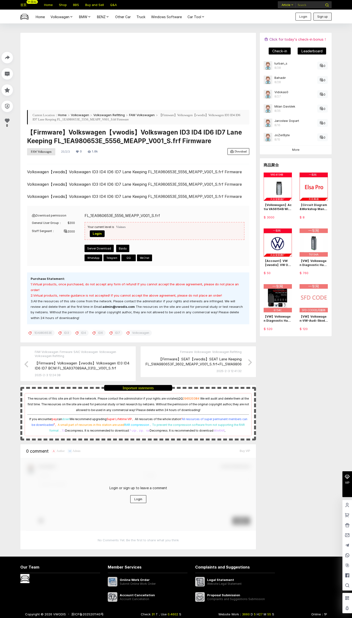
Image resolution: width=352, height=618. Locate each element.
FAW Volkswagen (142, 115)
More (295, 150)
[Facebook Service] (347, 575)
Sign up (322, 16)
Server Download (99, 248)
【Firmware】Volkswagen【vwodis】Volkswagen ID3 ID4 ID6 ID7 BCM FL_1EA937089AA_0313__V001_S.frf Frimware (82, 368)
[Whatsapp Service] (347, 555)
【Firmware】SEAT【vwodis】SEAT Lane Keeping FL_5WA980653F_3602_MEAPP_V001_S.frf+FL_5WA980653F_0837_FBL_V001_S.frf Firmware (193, 364)
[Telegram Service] (347, 545)
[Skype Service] (347, 565)
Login (303, 16)
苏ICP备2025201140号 (87, 614)
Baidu (123, 248)
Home (62, 115)
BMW (83, 17)
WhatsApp (93, 257)
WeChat (144, 257)
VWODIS (59, 614)
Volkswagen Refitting (109, 115)
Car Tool (194, 17)
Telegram (111, 257)
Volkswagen (60, 17)
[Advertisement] (138, 72)
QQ (128, 257)
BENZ (101, 17)
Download (241, 151)
